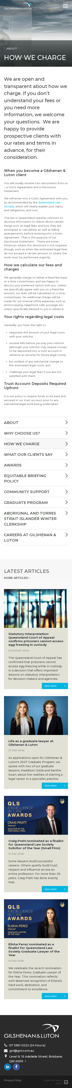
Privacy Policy (12, 1080)
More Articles (16, 578)
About (11, 48)
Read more (51, 686)
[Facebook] (16, 1066)
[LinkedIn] (7, 1066)
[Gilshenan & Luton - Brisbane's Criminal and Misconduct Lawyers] (17, 6)
